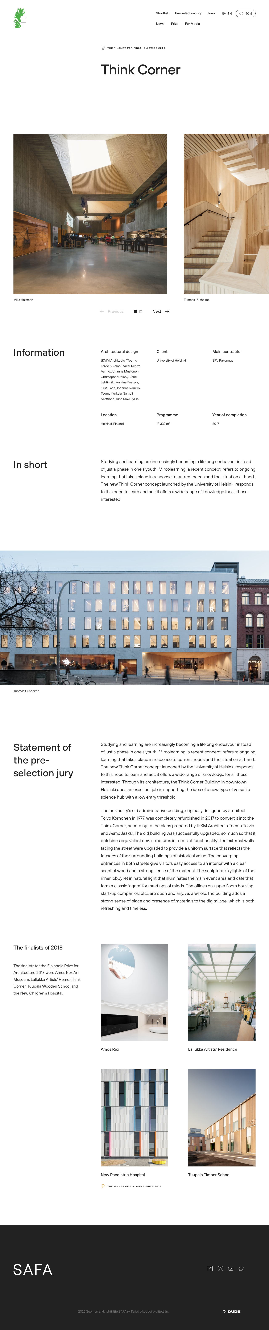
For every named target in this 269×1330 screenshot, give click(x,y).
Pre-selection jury (188, 13)
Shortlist (162, 13)
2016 (248, 14)
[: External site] (231, 1312)
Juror (211, 13)
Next (157, 311)
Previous (116, 311)
